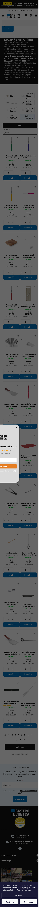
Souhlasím (28, 902)
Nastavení (19, 895)
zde (28, 890)
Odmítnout (10, 902)
